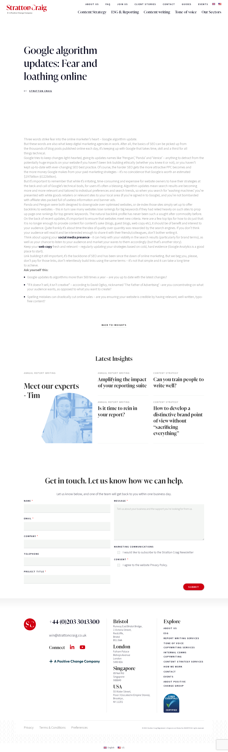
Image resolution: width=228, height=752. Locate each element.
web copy (45, 246)
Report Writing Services (181, 638)
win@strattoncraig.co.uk (67, 635)
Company (30, 536)
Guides (186, 4)
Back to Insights (114, 324)
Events (203, 4)
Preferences (79, 727)
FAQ (107, 4)
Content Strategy (92, 12)
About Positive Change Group (175, 683)
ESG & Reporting (125, 12)
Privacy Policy (158, 565)
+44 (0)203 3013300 (74, 621)
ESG (166, 633)
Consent (120, 559)
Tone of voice (186, 12)
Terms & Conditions (52, 727)
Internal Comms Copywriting (175, 654)
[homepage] (27, 9)
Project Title (34, 571)
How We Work (173, 666)
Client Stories (145, 4)
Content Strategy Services (183, 661)
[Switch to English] (213, 4)
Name (27, 500)
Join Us (122, 4)
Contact (169, 4)
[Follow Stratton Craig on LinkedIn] (75, 647)
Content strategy (165, 373)
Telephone (31, 553)
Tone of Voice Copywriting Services (179, 645)
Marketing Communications (134, 546)
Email (28, 518)
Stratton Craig (40, 90)
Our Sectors (211, 12)
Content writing (157, 12)
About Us (92, 4)
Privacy (29, 727)
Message (120, 500)
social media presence (73, 237)
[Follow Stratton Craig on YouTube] (85, 647)
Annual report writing (40, 373)
